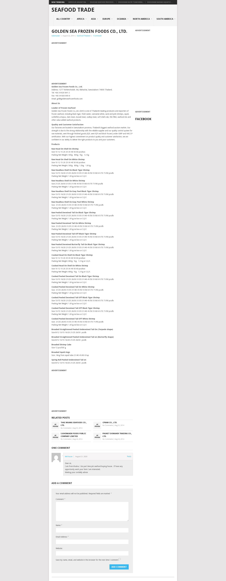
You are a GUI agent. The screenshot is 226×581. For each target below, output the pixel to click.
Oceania (121, 19)
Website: (59, 548)
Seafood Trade (73, 10)
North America (141, 19)
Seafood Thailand (83, 36)
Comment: (60, 499)
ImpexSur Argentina (77, 2)
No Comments (66, 428)
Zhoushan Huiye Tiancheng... (131, 2)
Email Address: (62, 537)
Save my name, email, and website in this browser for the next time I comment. (87, 560)
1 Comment (97, 36)
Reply (129, 456)
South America (165, 19)
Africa (80, 19)
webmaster (56, 36)
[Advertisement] (73, 63)
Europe (106, 19)
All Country (63, 19)
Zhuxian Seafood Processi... (102, 2)
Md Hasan (68, 456)
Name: (59, 525)
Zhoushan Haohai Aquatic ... (159, 2)
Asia (93, 19)
